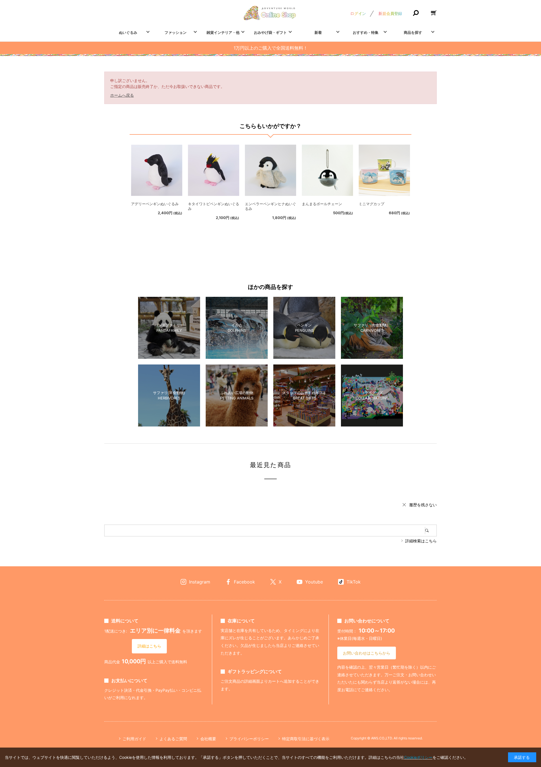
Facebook (244, 582)
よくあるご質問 (173, 738)
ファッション (176, 32)
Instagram (199, 582)
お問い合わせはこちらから (366, 653)
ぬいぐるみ (128, 32)
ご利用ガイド (134, 738)
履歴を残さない (423, 504)
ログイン (358, 13)
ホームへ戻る (122, 95)
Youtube (314, 582)
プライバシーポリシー (249, 738)
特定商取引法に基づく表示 (305, 738)
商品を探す (413, 32)
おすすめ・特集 (365, 32)
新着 (318, 32)
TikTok (354, 582)
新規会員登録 (390, 13)
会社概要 (208, 738)
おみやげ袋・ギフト (270, 32)
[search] (430, 530)
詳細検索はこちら (421, 540)
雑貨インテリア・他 (223, 32)
